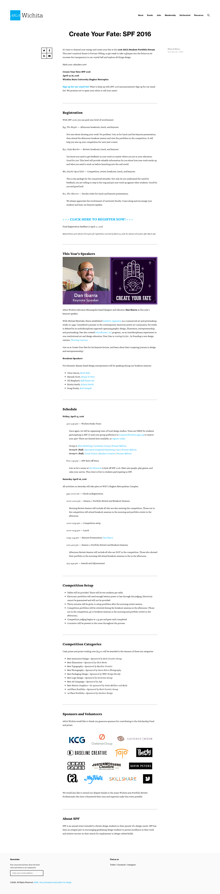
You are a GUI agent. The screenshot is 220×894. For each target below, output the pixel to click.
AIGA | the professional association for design (52, 882)
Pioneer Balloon (119, 445)
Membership (170, 15)
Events (150, 15)
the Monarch (95, 468)
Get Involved (185, 15)
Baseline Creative (107, 453)
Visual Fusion (91, 453)
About (140, 15)
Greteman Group (102, 445)
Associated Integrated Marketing (99, 449)
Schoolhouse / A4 (103, 332)
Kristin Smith (87, 384)
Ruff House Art (87, 380)
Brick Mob (85, 372)
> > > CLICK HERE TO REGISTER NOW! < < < (98, 219)
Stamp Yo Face (88, 376)
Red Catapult (86, 388)
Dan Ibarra (108, 537)
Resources (198, 15)
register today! (119, 438)
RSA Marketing (85, 445)
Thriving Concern (79, 340)
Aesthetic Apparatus (112, 320)
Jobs (159, 15)
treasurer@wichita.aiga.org (131, 434)
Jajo (118, 449)
